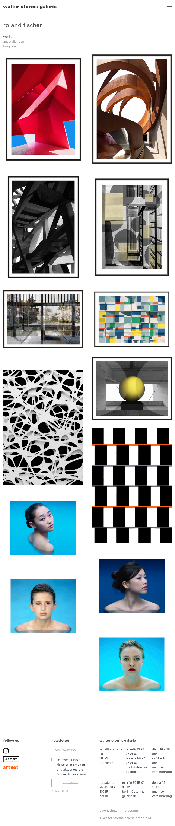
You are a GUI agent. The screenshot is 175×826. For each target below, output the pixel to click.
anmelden (70, 783)
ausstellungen (13, 41)
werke (7, 37)
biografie (9, 46)
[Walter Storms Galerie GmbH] (30, 6)
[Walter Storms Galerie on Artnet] (11, 767)
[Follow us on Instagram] (6, 751)
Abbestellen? (60, 791)
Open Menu (169, 6)
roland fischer (22, 25)
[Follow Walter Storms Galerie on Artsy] (11, 759)
